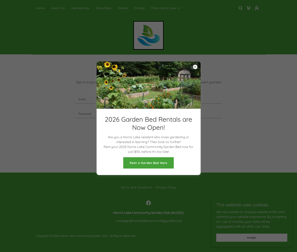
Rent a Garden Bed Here (148, 163)
